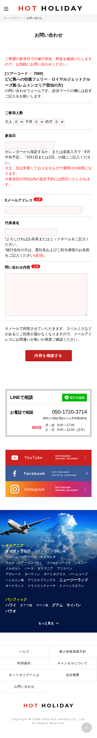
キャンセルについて (72, 663)
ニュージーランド (73, 580)
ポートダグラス (54, 574)
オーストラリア (18, 551)
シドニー (81, 563)
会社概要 (72, 675)
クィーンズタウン (71, 586)
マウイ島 (42, 605)
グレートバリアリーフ (20, 557)
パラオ (10, 611)
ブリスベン (64, 568)
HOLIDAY (50, 8)
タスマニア (45, 568)
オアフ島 (26, 605)
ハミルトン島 (14, 580)
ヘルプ (24, 651)
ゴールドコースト (58, 563)
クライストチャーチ (42, 586)
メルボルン (13, 568)
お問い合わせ (24, 686)
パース (29, 568)
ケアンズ (40, 551)
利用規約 (24, 663)
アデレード (13, 574)
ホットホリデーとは (24, 675)
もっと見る (46, 623)
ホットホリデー (13, 18)
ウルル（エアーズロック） (24, 563)
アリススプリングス (42, 580)
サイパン (73, 605)
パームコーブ (78, 574)
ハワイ (10, 605)
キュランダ (48, 557)
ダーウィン (32, 574)
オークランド (14, 586)
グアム (57, 605)
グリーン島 (58, 551)
